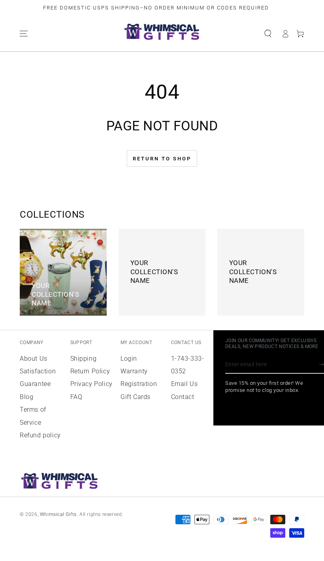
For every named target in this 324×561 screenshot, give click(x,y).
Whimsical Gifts (58, 514)
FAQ (76, 397)
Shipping (83, 358)
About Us (33, 358)
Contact (182, 397)
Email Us (184, 384)
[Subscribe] (321, 364)
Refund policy (40, 435)
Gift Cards (136, 397)
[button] (268, 33)
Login (129, 358)
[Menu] (23, 33)
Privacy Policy (91, 384)
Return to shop (162, 159)
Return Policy (90, 371)
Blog (26, 397)
